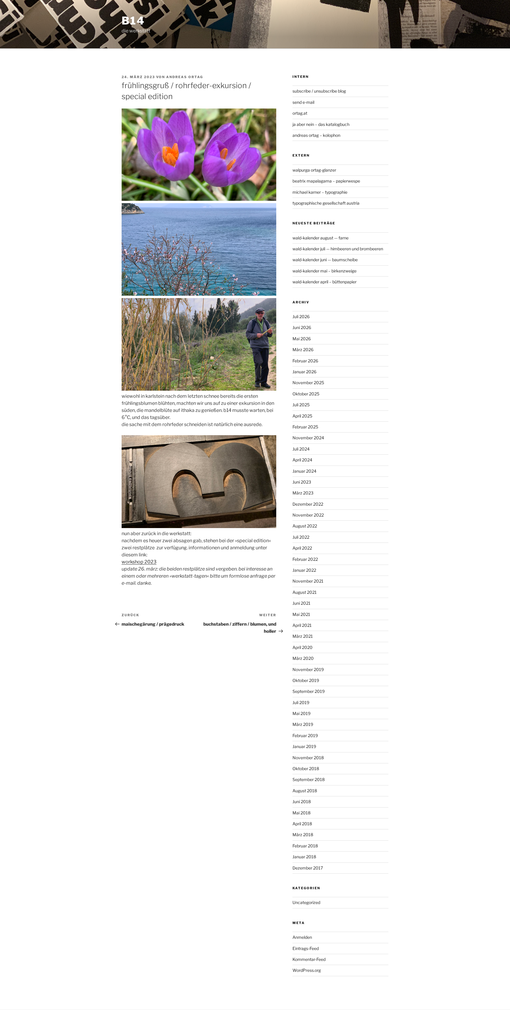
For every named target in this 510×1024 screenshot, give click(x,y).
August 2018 (304, 790)
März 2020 (303, 658)
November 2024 (308, 437)
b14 (133, 20)
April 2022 (302, 547)
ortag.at (299, 113)
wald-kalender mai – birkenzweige (324, 270)
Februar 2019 (305, 735)
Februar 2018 (305, 845)
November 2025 (308, 382)
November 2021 (307, 581)
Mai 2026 (301, 338)
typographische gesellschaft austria (325, 203)
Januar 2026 (304, 371)
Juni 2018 (301, 801)
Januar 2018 (304, 856)
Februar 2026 (305, 360)
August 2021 (304, 592)
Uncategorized (306, 902)
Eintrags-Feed (305, 948)
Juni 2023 (301, 481)
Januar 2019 (304, 746)
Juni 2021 (301, 603)
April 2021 (302, 625)
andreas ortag (184, 77)
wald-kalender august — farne (320, 237)
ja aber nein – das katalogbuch (320, 124)
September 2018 (308, 779)
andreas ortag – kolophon (316, 135)
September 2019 (308, 691)
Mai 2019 (301, 713)
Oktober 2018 (305, 768)
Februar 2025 (305, 426)
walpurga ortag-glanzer (314, 169)
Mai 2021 (301, 614)
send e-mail (303, 102)
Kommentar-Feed (309, 959)
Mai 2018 (301, 812)
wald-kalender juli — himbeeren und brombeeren (337, 248)
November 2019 (308, 669)
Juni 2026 (301, 327)
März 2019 (302, 724)
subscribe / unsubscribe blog (319, 90)
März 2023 (302, 492)
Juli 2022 (300, 537)
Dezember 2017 (307, 867)
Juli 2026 (301, 316)
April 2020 (302, 647)
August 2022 (304, 525)
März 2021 (302, 636)
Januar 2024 (304, 471)
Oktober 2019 (305, 680)
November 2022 (308, 514)
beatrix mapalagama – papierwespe (326, 180)
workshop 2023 (139, 562)
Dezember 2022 (307, 504)
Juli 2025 (301, 404)
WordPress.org (306, 970)
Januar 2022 (304, 570)
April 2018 (302, 823)
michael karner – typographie (319, 192)
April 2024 (302, 459)
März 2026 (302, 349)
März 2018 (302, 834)
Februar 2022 (305, 559)
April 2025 (302, 415)
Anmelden (302, 937)
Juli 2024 (301, 448)
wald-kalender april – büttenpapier (324, 281)
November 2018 (308, 757)
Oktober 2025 (305, 393)
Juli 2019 (300, 702)
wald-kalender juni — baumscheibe (325, 259)
